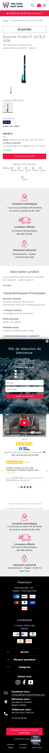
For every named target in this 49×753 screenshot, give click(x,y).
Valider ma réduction (24, 396)
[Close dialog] (47, 341)
